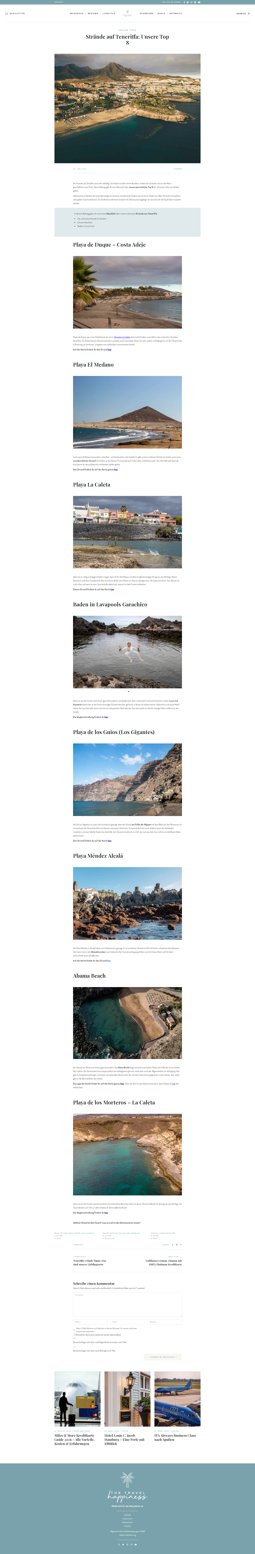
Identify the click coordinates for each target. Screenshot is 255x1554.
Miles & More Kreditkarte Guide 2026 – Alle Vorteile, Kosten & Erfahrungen (74, 1439)
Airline (175, 1431)
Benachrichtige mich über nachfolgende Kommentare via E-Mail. (100, 1342)
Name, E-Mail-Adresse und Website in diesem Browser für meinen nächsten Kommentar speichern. (106, 1330)
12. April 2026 (161, 1431)
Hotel (125, 1431)
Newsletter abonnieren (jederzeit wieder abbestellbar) (98, 1334)
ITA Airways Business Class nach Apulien (175, 1437)
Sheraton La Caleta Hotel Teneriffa (163, 1233)
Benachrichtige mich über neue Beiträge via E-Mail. (94, 1350)
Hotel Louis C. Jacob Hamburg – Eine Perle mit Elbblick (124, 1439)
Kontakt (58, 2)
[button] (74, 652)
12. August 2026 (62, 1431)
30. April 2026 (112, 1431)
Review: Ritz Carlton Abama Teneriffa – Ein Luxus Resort (74, 1233)
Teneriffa (78, 1245)
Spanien (178, 169)
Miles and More (82, 1431)
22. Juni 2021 (79, 169)
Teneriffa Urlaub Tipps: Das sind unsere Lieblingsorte (121, 1233)
